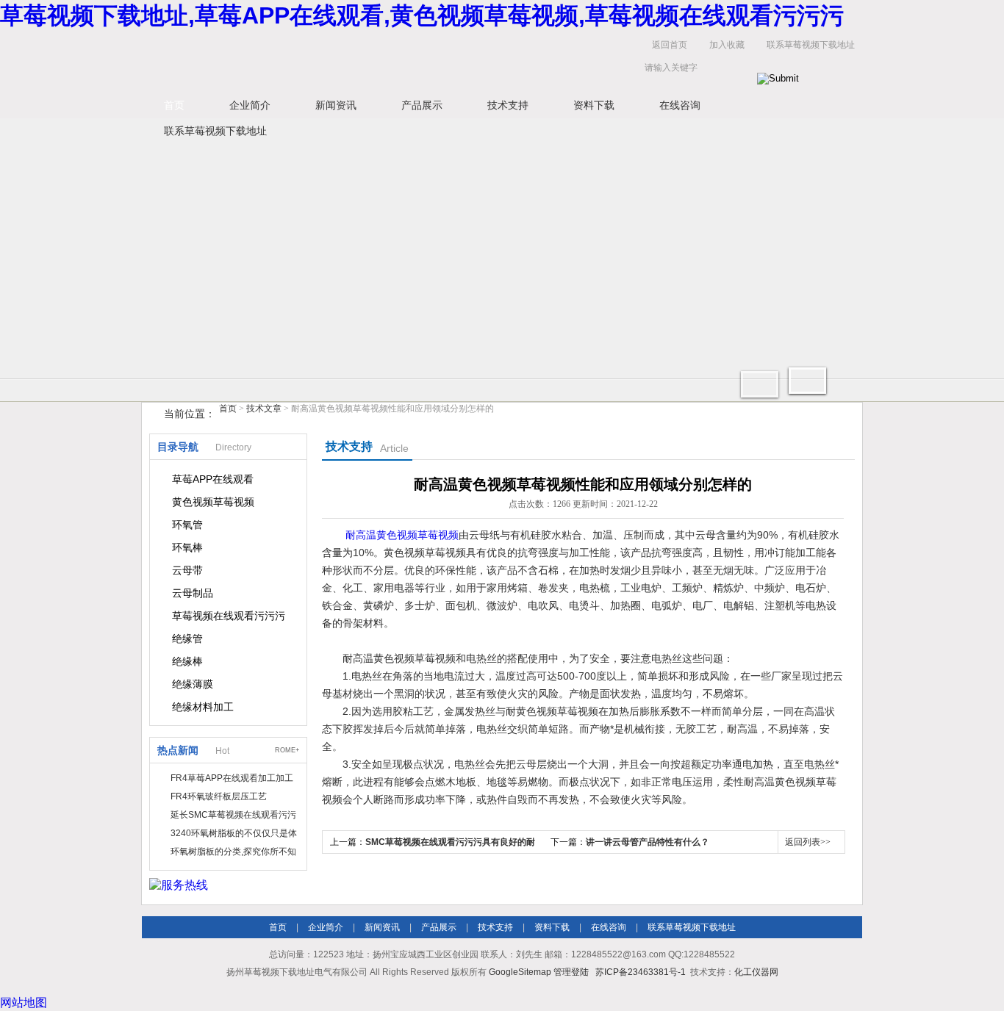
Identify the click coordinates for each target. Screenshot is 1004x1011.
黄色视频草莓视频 (213, 502)
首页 (174, 105)
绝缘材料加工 (203, 707)
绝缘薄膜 (192, 684)
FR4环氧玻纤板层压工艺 (219, 796)
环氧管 (187, 524)
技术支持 (507, 105)
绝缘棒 (187, 661)
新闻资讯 (335, 105)
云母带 (187, 570)
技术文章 (264, 408)
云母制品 (192, 593)
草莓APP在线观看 (213, 479)
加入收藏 (727, 45)
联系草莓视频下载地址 (811, 45)
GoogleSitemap (520, 972)
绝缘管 (187, 638)
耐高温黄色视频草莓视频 (402, 535)
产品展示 (421, 105)
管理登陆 (571, 972)
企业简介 (249, 105)
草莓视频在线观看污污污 (228, 616)
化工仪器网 (756, 972)
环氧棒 (187, 547)
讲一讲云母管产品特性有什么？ (647, 842)
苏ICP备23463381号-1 (640, 972)
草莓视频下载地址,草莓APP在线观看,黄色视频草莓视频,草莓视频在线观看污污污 (422, 15)
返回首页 (669, 45)
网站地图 (23, 1002)
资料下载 (593, 105)
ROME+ (287, 750)
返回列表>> (808, 842)
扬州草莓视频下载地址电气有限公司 (370, 59)
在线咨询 (679, 105)
